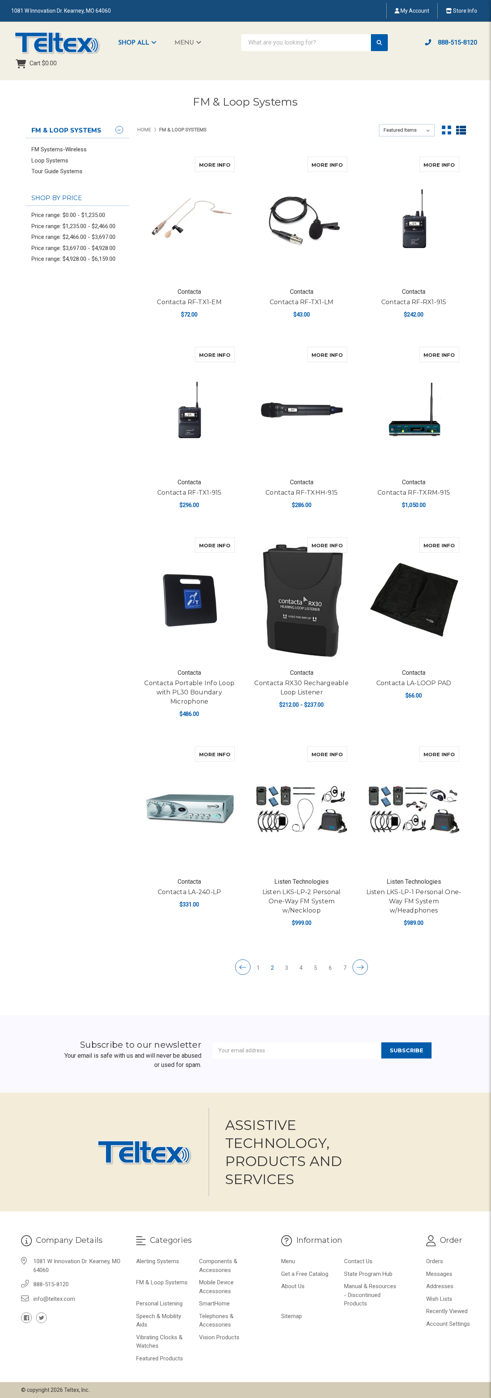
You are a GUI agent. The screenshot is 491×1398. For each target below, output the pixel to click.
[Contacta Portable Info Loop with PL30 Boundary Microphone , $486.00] (189, 600)
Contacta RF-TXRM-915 (413, 492)
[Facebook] (26, 1317)
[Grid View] (446, 130)
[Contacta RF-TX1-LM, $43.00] (301, 219)
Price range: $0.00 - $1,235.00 (68, 215)
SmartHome (214, 1303)
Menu (185, 43)
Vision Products (219, 1337)
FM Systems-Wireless (59, 149)
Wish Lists (439, 1298)
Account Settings (448, 1323)
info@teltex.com (54, 1298)
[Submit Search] (379, 42)
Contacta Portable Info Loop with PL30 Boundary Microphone (189, 692)
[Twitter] (41, 1317)
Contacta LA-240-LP (189, 892)
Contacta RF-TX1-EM (189, 302)
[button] (141, 42)
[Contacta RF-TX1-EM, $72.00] (189, 219)
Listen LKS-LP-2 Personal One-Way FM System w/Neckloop (301, 901)
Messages (439, 1273)
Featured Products (159, 1358)
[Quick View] (226, 164)
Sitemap (291, 1316)
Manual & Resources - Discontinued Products (370, 1295)
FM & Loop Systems (162, 1282)
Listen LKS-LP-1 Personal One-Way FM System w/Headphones (413, 901)
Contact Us (358, 1261)
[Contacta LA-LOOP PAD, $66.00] (413, 600)
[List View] (461, 130)
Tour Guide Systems (56, 171)
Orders (434, 1261)
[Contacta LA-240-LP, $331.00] (189, 809)
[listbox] (406, 130)
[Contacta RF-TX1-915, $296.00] (189, 409)
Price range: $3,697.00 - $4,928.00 (73, 248)
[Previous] (242, 967)
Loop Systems (49, 160)
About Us (293, 1286)
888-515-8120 (457, 42)
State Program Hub (368, 1273)
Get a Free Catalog (304, 1273)
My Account (414, 11)
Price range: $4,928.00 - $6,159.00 (73, 258)
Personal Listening (159, 1303)
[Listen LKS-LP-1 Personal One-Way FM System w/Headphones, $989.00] (413, 809)
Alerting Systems (157, 1261)
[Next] (360, 967)
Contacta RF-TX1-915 (189, 492)
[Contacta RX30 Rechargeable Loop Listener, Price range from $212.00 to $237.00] (301, 600)
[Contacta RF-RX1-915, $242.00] (413, 219)
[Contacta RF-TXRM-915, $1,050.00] (413, 409)
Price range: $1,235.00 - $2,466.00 (73, 226)
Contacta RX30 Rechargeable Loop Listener (301, 687)
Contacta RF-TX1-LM (302, 302)
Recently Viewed (447, 1311)
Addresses (439, 1286)
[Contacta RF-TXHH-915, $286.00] (301, 409)
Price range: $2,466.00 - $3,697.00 (73, 237)
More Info (217, 164)
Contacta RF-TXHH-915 (301, 492)
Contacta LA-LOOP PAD (413, 683)
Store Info (464, 11)
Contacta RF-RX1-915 (414, 302)
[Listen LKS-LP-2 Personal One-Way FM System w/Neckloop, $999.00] (301, 809)
